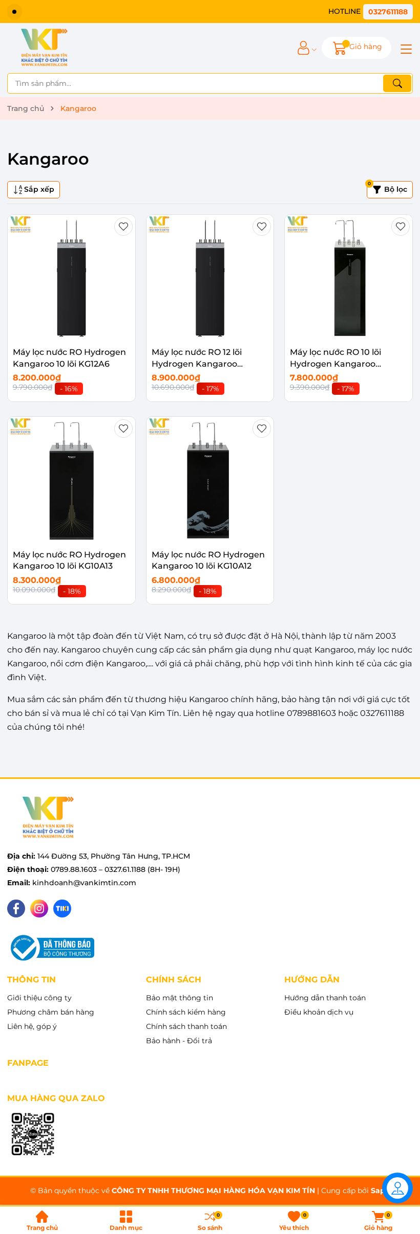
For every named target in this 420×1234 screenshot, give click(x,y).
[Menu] (404, 48)
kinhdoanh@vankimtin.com (84, 882)
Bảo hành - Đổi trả (179, 1040)
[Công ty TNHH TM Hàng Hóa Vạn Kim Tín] (44, 48)
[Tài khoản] (303, 48)
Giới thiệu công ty (39, 997)
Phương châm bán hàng (50, 1012)
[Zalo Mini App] (32, 1134)
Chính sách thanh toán (186, 1026)
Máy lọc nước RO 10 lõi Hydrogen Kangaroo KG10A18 (335, 363)
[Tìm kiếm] (397, 83)
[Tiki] (62, 908)
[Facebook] (16, 908)
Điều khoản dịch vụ (318, 1012)
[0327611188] (370, 11)
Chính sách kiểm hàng (186, 1012)
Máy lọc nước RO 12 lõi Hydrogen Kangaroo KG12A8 (197, 363)
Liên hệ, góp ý (32, 1026)
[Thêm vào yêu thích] (123, 226)
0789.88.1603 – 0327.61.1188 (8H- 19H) (115, 869)
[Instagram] (39, 908)
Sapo (380, 1190)
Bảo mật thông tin (179, 997)
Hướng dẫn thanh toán (325, 997)
